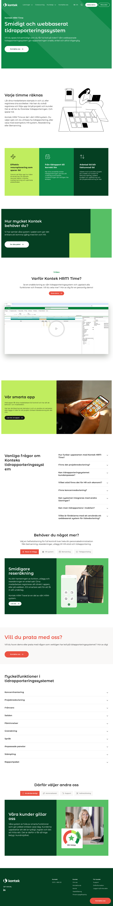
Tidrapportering (85, 552)
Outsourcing (40, 5)
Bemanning (66, 552)
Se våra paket (15, 244)
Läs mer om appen (13, 418)
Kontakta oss (63, 5)
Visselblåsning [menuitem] (77, 891)
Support (68, 793)
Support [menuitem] (96, 882)
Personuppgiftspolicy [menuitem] (80, 894)
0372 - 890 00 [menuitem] (56, 882)
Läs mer (13, 603)
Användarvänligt (31, 793)
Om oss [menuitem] (75, 882)
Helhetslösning (85, 793)
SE (74, 5)
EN (77, 5)
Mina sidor (104, 5)
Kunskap (50, 5)
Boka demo (91, 5)
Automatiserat (51, 793)
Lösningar (26, 5)
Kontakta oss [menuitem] (77, 885)
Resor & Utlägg (31, 552)
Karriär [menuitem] (75, 888)
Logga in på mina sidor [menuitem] (100, 888)
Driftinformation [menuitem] (98, 885)
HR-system (49, 552)
